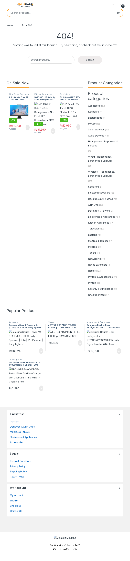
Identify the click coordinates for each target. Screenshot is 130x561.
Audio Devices (96, 135)
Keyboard (93, 111)
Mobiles (92, 246)
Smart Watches (96, 129)
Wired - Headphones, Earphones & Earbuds (100, 158)
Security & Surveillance (100, 288)
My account (16, 495)
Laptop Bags (95, 117)
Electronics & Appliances (101, 216)
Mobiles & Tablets (98, 240)
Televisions (65, 94)
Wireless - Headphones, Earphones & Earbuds (101, 173)
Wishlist (14, 500)
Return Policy (17, 476)
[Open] (9, 5)
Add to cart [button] (27, 127)
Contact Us (16, 511)
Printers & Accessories (100, 276)
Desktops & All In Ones (19, 95)
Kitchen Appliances (43, 94)
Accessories (95, 105)
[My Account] (114, 5)
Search (118, 13)
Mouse (92, 123)
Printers (92, 282)
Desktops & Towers (99, 210)
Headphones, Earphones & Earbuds (103, 143)
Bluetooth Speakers (99, 192)
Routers (92, 270)
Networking (94, 258)
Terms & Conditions (20, 461)
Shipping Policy (18, 471)
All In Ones (14, 94)
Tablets (92, 252)
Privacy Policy (17, 466)
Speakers (93, 186)
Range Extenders (97, 264)
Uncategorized (96, 294)
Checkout (15, 505)
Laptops (92, 234)
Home (10, 25)
